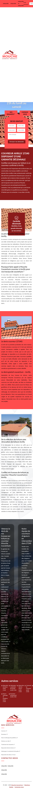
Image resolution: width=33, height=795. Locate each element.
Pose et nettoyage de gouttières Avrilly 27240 (5, 697)
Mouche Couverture (17, 785)
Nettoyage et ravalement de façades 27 (25, 83)
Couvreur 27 (22, 12)
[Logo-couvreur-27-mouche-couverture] (9, 55)
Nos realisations (11, 113)
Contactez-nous (19, 787)
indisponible (6, 3)
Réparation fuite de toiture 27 (23, 70)
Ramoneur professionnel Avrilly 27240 (13, 695)
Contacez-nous (25, 113)
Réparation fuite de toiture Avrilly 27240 (21, 688)
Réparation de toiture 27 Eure (25, 95)
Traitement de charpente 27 (25, 58)
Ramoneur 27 (22, 23)
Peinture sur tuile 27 (24, 46)
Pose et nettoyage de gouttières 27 (24, 35)
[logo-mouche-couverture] (14, 719)
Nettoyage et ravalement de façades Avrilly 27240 (13, 688)
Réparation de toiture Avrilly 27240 (5, 688)
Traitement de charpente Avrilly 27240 (28, 688)
